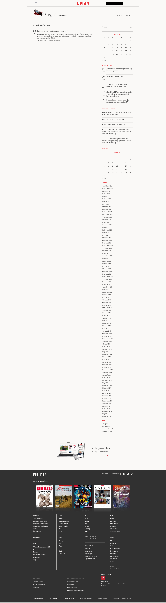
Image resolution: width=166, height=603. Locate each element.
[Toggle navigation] (35, 3)
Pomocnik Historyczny (40, 521)
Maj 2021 (105, 196)
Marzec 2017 (106, 326)
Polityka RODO (71, 584)
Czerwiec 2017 (107, 318)
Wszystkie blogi (115, 531)
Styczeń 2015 (106, 393)
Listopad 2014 (106, 398)
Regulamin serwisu (72, 575)
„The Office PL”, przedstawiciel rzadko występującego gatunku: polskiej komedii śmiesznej (116, 131)
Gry (86, 534)
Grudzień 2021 (107, 186)
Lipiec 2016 (106, 347)
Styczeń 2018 (106, 300)
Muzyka (87, 521)
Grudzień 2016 (107, 334)
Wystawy (87, 529)
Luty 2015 (105, 391)
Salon (35, 529)
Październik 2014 (107, 401)
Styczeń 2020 (106, 238)
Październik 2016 (107, 339)
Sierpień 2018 (106, 282)
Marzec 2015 (106, 388)
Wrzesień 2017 (107, 310)
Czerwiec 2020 (107, 225)
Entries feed (106, 426)
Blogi (111, 515)
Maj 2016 (105, 352)
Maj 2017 (105, 321)
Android (106, 581)
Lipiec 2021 (106, 194)
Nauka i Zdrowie (89, 545)
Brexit (61, 518)
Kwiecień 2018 (107, 292)
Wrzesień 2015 (107, 372)
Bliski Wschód (63, 526)
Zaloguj (129, 3)
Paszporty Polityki (90, 536)
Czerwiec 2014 (107, 411)
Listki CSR (62, 554)
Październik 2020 (108, 214)
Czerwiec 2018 (107, 287)
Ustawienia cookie (72, 587)
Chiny (60, 531)
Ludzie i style (114, 543)
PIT (60, 543)
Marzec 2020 (106, 233)
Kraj (34, 543)
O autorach (119, 15)
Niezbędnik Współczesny (40, 526)
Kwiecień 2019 (107, 261)
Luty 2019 (105, 266)
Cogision (85, 598)
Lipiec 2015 (106, 378)
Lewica (35, 552)
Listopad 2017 (106, 305)
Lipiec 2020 (106, 222)
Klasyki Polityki (115, 548)
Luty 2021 (105, 204)
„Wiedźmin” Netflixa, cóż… (116, 119)
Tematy (112, 564)
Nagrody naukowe (90, 559)
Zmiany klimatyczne (91, 556)
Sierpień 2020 (107, 220)
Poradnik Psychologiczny (40, 524)
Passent (112, 518)
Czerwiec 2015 (107, 380)
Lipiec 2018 (106, 284)
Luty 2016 (105, 359)
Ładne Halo (89, 598)
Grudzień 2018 (107, 271)
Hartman (113, 521)
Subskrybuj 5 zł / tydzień (114, 3)
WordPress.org (107, 431)
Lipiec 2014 (106, 409)
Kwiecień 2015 (107, 385)
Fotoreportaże (114, 556)
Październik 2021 (107, 189)
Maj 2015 (105, 383)
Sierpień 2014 (106, 406)
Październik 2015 (107, 370)
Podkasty (113, 554)
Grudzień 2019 (107, 240)
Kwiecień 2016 (107, 354)
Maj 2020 (105, 227)
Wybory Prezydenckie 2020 (41, 547)
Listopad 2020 (107, 212)
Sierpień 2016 (106, 344)
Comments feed (107, 429)
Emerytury (62, 541)
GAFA (60, 551)
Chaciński (113, 526)
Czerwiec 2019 (107, 256)
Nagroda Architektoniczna (93, 539)
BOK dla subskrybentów (39, 584)
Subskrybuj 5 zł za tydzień (99, 455)
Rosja (60, 529)
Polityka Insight (54, 598)
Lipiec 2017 (106, 315)
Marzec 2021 (106, 201)
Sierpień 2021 (106, 191)
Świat (60, 515)
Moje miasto (114, 551)
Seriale (87, 526)
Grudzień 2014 (107, 396)
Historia (112, 541)
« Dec (104, 60)
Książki (87, 518)
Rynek (60, 537)
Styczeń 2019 (106, 269)
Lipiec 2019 (106, 253)
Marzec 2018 (106, 295)
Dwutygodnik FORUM (38, 598)
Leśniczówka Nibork (69, 598)
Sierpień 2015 (106, 375)
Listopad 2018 (107, 274)
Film (86, 524)
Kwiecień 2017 (107, 323)
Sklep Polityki (114, 569)
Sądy (34, 560)
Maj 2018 (105, 290)
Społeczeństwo (114, 546)
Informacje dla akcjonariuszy (75, 590)
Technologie (88, 554)
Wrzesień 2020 (107, 217)
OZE (60, 548)
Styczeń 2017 (106, 331)
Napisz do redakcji (38, 581)
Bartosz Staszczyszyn (55, 40)
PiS (34, 549)
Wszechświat (89, 551)
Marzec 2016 (106, 357)
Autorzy (112, 561)
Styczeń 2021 (106, 207)
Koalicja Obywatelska (39, 555)
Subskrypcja (115, 473)
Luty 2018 (105, 297)
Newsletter (105, 473)
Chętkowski (113, 529)
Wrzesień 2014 (107, 404)
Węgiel (61, 546)
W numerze (36, 515)
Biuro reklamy (37, 578)
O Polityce (36, 587)
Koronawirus (37, 537)
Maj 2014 (105, 414)
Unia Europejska (64, 521)
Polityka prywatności (73, 581)
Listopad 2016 (107, 336)
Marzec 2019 (106, 264)
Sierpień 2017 (106, 313)
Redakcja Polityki (38, 575)
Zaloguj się (105, 424)
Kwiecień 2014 (107, 416)
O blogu (128, 15)
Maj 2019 (105, 258)
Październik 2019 (107, 246)
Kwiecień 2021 (107, 199)
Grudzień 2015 (107, 365)
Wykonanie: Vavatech (102, 598)
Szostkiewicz (114, 524)
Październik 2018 (107, 277)
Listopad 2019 (107, 243)
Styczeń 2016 (106, 362)
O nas (112, 566)
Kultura (87, 515)
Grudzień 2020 (107, 209)
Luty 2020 (105, 235)
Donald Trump (63, 524)
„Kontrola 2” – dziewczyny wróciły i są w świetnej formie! (117, 113)
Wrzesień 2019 (107, 248)
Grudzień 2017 (107, 302)
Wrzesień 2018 (107, 279)
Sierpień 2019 (106, 251)
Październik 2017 (107, 308)
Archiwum (113, 559)
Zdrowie (87, 548)
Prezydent (36, 557)
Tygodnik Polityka (38, 518)
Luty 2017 (105, 328)
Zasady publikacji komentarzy (75, 578)
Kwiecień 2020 (107, 230)
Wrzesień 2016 (107, 341)
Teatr (86, 531)
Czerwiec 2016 (107, 349)
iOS (102, 581)
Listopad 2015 (106, 367)
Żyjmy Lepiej (37, 531)
